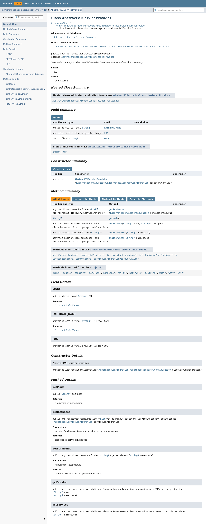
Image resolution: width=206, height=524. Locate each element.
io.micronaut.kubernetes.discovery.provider (24, 10)
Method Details (11, 79)
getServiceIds (117, 232)
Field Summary (11, 34)
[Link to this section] (91, 87)
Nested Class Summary (15, 29)
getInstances (116, 209)
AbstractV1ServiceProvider (66, 10)
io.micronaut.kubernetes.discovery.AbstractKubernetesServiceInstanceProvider (101, 25)
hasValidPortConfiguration (161, 255)
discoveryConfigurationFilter (125, 255)
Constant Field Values (67, 305)
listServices (116, 238)
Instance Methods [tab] (85, 199)
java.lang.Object (60, 23)
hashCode (108, 273)
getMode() (11, 84)
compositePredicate (92, 255)
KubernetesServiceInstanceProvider (75, 37)
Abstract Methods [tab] (113, 199)
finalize (80, 273)
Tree (26, 3)
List (93, 209)
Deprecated (37, 3)
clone (55, 273)
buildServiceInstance (65, 255)
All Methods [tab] (61, 199)
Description (10, 24)
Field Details (9, 49)
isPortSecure (83, 259)
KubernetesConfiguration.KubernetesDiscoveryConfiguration (112, 183)
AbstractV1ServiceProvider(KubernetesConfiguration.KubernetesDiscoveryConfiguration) (26, 74)
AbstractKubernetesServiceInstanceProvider (87, 57)
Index (48, 3)
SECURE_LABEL (60, 152)
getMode (113, 218)
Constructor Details (13, 69)
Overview (7, 3)
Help (65, 3)
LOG (8, 64)
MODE (9, 54)
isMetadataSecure (62, 259)
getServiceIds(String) (17, 94)
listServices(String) (16, 104)
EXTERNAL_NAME (15, 59)
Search (57, 3)
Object (96, 267)
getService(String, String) (19, 99)
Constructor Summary (14, 39)
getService (115, 223)
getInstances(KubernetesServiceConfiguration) (26, 89)
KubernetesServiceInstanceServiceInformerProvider (84, 46)
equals (67, 273)
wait (161, 273)
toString (150, 273)
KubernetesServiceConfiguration (129, 213)
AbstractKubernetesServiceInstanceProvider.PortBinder (85, 100)
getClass (94, 273)
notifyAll (135, 273)
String (86, 127)
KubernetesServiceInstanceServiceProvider (143, 46)
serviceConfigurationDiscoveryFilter (116, 259)
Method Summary (12, 44)
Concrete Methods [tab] (141, 199)
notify (121, 273)
